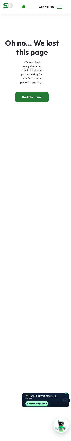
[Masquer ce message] (65, 400)
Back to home (32, 97)
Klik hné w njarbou (37, 403)
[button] (61, 425)
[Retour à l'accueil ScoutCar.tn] (8, 6)
